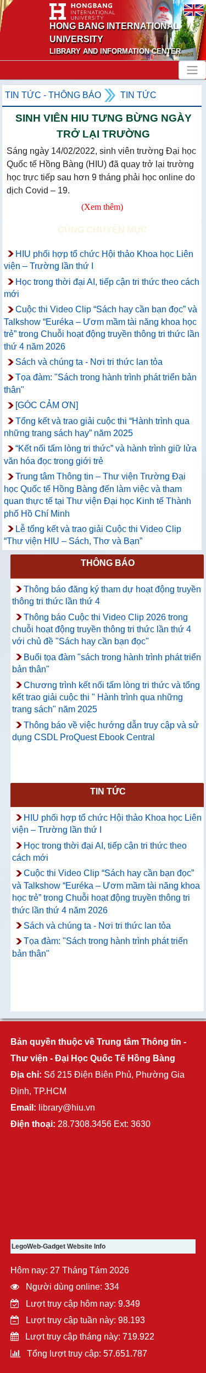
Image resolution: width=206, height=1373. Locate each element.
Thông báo (108, 563)
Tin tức (138, 95)
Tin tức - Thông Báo (53, 95)
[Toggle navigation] (192, 70)
